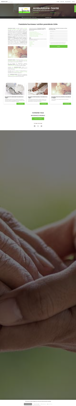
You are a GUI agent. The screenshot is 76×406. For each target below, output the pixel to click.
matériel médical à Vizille (12, 65)
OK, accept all (28, 404)
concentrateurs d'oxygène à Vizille (20, 71)
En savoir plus (20, 103)
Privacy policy (50, 404)
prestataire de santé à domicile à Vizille (17, 29)
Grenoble (31, 43)
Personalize (44, 404)
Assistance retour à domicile (34, 35)
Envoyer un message (38, 118)
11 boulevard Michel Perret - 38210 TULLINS (30, 17)
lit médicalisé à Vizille (16, 68)
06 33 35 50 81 (36, 12)
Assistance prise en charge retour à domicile (36, 34)
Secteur (18, 19)
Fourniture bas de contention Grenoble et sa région (61, 97)
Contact (73, 1)
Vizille (20, 19)
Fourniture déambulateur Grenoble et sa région (37, 97)
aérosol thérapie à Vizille (12, 75)
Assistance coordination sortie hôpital (35, 33)
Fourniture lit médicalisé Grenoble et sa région (14, 97)
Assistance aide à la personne (34, 32)
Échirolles (31, 42)
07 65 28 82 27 (53, 12)
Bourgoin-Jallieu (32, 41)
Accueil (58, 1)
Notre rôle (62, 1)
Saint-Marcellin (32, 44)
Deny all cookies (36, 404)
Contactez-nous (48, 17)
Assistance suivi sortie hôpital (34, 36)
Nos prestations (68, 1)
